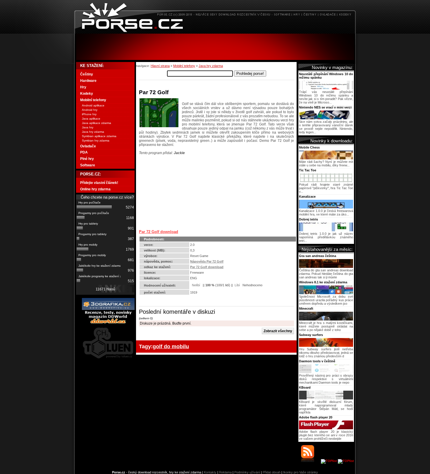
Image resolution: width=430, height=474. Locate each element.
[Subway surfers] (326, 345)
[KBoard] (326, 398)
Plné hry (87, 159)
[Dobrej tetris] (326, 230)
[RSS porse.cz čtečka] (310, 461)
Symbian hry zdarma (95, 140)
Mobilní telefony (184, 66)
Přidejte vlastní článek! (99, 183)
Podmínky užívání (247, 472)
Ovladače (88, 146)
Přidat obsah (272, 472)
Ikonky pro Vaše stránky (300, 472)
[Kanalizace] (326, 207)
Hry (83, 87)
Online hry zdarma (95, 189)
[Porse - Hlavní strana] (215, 32)
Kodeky (86, 94)
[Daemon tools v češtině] (326, 372)
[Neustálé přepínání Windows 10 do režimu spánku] (326, 88)
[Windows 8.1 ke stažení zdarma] (326, 293)
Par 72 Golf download (158, 232)
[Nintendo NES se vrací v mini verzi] (326, 118)
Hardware (88, 81)
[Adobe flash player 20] (326, 428)
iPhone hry (89, 114)
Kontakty (210, 472)
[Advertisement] (215, 47)
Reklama (225, 472)
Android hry (89, 109)
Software (87, 165)
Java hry (87, 127)
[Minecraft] (326, 319)
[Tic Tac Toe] (326, 181)
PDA (84, 152)
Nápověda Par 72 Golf (206, 261)
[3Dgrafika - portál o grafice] (108, 309)
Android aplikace (93, 105)
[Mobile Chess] (326, 158)
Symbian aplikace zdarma (99, 136)
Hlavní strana (160, 66)
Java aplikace (91, 118)
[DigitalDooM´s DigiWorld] (108, 322)
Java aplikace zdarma (96, 123)
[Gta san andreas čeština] (326, 266)
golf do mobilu (171, 346)
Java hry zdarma (211, 66)
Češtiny (86, 74)
